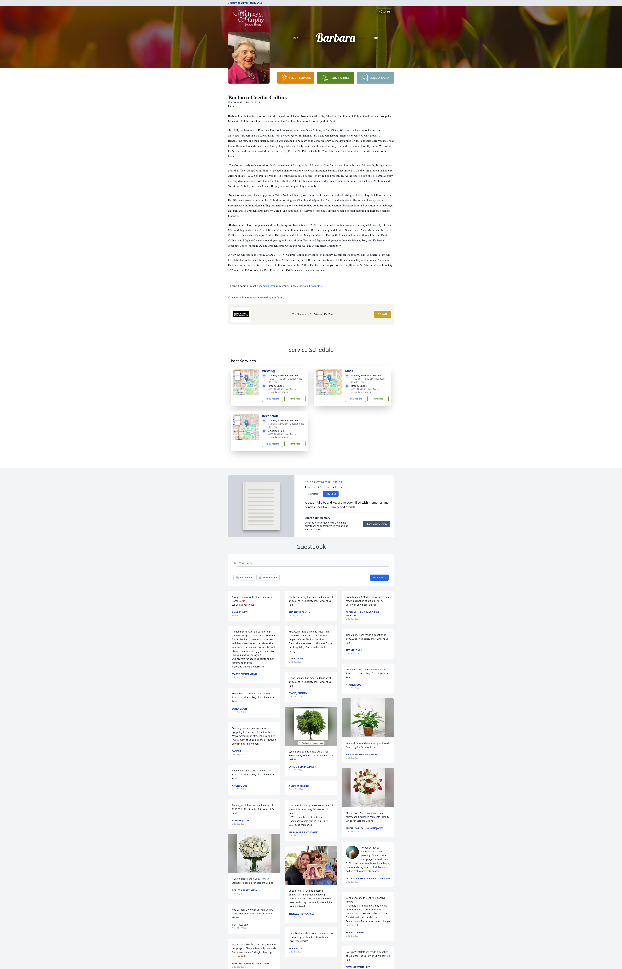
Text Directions (272, 398)
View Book (313, 493)
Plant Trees (295, 398)
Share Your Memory (376, 523)
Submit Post (379, 577)
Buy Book (331, 493)
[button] (246, 378)
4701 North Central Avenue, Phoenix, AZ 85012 (283, 391)
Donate (382, 314)
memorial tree (267, 286)
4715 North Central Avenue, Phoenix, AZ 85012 (283, 436)
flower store (316, 286)
